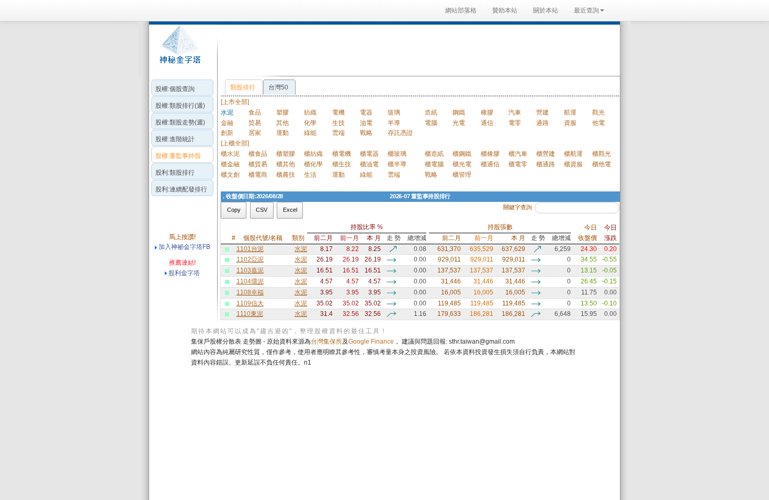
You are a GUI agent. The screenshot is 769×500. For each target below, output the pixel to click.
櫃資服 (573, 164)
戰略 (366, 133)
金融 (227, 123)
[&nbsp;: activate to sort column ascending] (227, 233)
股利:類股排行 (175, 172)
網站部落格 (461, 10)
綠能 (310, 133)
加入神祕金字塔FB (183, 247)
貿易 (254, 123)
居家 (254, 133)
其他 (282, 123)
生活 (310, 174)
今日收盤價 (587, 233)
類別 (298, 238)
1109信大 (250, 303)
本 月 (374, 238)
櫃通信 (490, 164)
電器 (366, 112)
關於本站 (545, 10)
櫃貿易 (257, 164)
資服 (570, 123)
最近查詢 (586, 10)
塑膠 (282, 112)
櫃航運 (573, 153)
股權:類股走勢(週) (180, 122)
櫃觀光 (601, 153)
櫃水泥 (230, 153)
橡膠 (487, 112)
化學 (310, 123)
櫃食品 (257, 153)
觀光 (598, 112)
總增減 (417, 238)
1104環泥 (250, 281)
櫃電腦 (434, 164)
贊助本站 (504, 10)
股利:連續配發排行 (181, 189)
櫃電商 (257, 174)
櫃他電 (601, 164)
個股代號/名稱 (262, 238)
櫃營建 (545, 153)
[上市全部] (235, 102)
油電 (366, 123)
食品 (254, 112)
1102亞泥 (250, 259)
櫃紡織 (313, 153)
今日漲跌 (610, 233)
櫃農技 (285, 174)
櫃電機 (341, 153)
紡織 (310, 112)
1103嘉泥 (250, 270)
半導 (394, 123)
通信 (487, 123)
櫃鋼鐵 (462, 153)
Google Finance (371, 341)
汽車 (514, 112)
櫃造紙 (434, 153)
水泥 (301, 249)
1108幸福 (250, 292)
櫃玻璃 (397, 153)
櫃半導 (397, 164)
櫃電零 (517, 164)
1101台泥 (250, 249)
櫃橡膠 (490, 153)
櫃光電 (462, 164)
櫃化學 (313, 164)
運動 (282, 133)
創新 (227, 133)
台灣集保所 (326, 341)
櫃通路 (545, 164)
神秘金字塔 (178, 50)
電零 (514, 123)
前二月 (323, 238)
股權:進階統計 (175, 139)
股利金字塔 (184, 273)
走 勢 (393, 238)
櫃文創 (230, 174)
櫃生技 (341, 164)
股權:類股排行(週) (180, 105)
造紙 (431, 112)
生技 (338, 123)
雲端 (338, 133)
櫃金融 (230, 164)
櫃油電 (369, 164)
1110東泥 (249, 313)
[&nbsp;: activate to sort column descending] (222, 233)
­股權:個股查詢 (175, 89)
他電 (598, 123)
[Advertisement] (415, 49)
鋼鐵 (459, 112)
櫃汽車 (517, 153)
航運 (570, 112)
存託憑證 (400, 133)
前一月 (349, 238)
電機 (338, 112)
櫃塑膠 (285, 153)
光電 (459, 123)
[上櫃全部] (235, 143)
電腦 (431, 123)
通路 (542, 123)
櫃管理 (462, 174)
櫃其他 (285, 164)
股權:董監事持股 (178, 156)
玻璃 (394, 112)
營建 (542, 112)
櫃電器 (369, 153)
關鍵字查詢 (517, 207)
